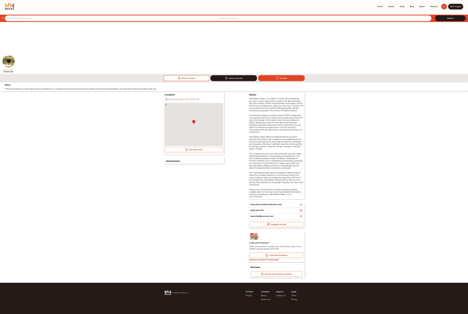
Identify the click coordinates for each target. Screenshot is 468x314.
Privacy (294, 299)
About (263, 295)
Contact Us (281, 295)
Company (265, 292)
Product (249, 292)
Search (450, 18)
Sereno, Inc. (266, 299)
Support (279, 292)
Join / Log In (455, 6)
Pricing (249, 295)
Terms (293, 295)
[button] (193, 122)
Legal (293, 292)
